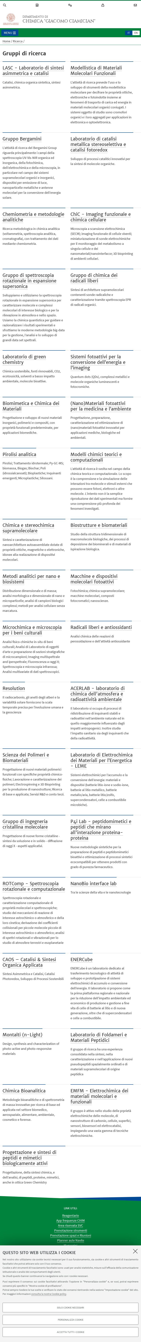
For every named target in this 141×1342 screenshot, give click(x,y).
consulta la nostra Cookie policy (48, 1294)
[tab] (128, 32)
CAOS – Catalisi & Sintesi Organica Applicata (29, 962)
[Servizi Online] (70, 5)
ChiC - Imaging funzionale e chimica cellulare (100, 217)
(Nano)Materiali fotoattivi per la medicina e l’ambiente (100, 406)
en (136, 32)
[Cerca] (5, 5)
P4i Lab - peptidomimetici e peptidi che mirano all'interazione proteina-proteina (100, 830)
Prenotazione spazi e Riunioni (70, 1235)
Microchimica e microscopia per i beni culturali (32, 630)
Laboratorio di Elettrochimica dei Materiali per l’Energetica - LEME (101, 760)
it (129, 32)
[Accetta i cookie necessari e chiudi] (135, 1251)
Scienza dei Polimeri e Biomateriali (26, 757)
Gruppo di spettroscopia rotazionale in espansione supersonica (29, 280)
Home (6, 41)
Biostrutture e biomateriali (98, 525)
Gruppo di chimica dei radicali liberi (94, 278)
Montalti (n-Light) (22, 1035)
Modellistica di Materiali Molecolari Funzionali (96, 70)
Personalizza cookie (70, 1319)
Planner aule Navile (70, 1240)
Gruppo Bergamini (22, 139)
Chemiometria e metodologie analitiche (33, 217)
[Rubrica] (37, 5)
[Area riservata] (103, 5)
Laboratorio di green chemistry (24, 359)
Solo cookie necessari (70, 1307)
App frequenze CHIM (70, 1220)
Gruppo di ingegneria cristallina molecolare (25, 824)
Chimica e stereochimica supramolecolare (28, 528)
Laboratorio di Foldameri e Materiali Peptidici (98, 1037)
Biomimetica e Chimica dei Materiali (31, 406)
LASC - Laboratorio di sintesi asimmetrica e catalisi (33, 70)
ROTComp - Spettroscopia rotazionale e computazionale (34, 886)
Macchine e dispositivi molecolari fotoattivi (94, 579)
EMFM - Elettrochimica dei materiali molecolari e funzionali (99, 1096)
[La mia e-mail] (136, 5)
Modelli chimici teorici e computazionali (96, 457)
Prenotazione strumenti (70, 1230)
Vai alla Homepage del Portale (11, 19)
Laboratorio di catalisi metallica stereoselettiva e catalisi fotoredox (98, 144)
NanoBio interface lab (93, 883)
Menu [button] (8, 33)
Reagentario (70, 1215)
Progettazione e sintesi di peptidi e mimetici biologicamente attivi (29, 1158)
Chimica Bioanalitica (24, 1091)
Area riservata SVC (70, 1225)
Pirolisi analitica (19, 454)
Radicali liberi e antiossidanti (101, 627)
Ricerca (18, 41)
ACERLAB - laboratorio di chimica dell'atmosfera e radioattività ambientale (97, 694)
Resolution (14, 688)
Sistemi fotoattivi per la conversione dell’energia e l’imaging (97, 362)
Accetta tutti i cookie (70, 1332)
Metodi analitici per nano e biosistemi (31, 579)
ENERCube (81, 959)
